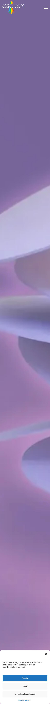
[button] (46, 653)
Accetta (25, 678)
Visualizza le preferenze (25, 694)
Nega (25, 686)
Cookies (21, 700)
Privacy (27, 700)
